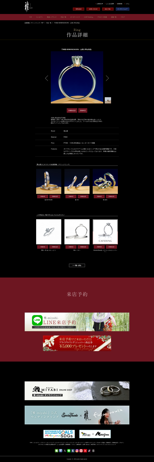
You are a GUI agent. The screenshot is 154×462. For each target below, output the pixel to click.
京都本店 (108, 442)
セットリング (50, 442)
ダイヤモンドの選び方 (44, 444)
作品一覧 (63, 17)
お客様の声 (100, 3)
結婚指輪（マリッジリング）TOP (34, 23)
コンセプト (39, 17)
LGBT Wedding (88, 17)
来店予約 (93, 444)
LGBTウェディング (90, 442)
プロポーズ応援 (102, 17)
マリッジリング (70, 442)
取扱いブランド (52, 17)
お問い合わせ (86, 444)
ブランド (43, 442)
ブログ (123, 17)
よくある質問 (110, 3)
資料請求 (78, 444)
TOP (30, 17)
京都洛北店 (115, 442)
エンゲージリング (60, 442)
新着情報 (119, 3)
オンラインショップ (110, 444)
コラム (127, 3)
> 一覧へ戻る (77, 265)
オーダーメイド (75, 17)
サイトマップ (100, 444)
